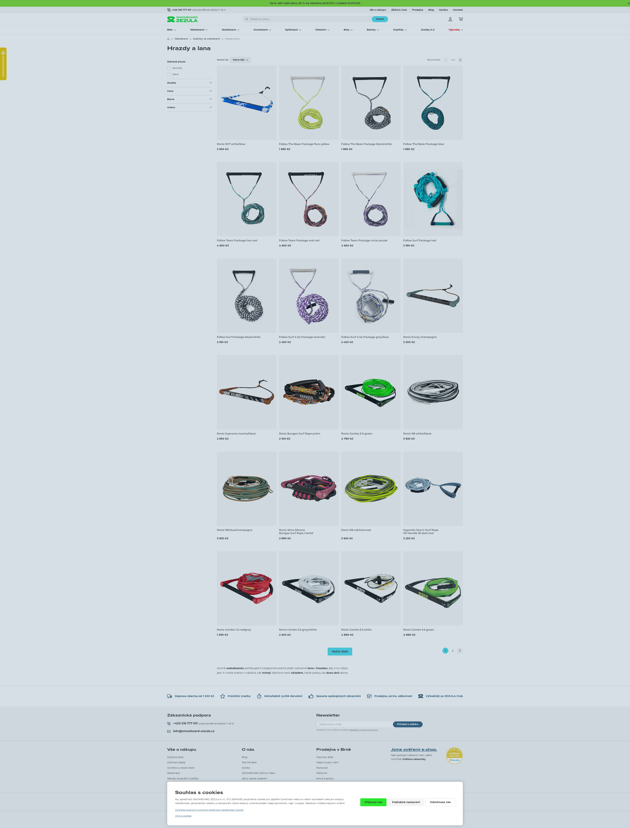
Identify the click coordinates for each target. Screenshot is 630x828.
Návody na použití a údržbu (183, 779)
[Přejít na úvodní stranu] (168, 39)
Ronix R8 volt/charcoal (356, 530)
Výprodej (454, 30)
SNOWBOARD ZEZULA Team (258, 773)
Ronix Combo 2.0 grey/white (298, 629)
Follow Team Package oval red (299, 240)
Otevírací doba (324, 757)
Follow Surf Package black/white (239, 337)
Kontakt (458, 10)
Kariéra (443, 10)
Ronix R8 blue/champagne (234, 530)
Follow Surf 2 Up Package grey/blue (365, 337)
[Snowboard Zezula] (182, 19)
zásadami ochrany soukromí (364, 730)
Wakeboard (197, 30)
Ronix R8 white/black (417, 433)
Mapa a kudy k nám (327, 762)
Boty (346, 30)
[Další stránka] (460, 60)
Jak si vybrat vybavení (254, 779)
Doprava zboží (175, 757)
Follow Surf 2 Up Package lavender (302, 337)
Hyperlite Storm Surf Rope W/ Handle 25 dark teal (421, 531)
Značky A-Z (427, 30)
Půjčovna (321, 773)
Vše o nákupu (378, 10)
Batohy (371, 30)
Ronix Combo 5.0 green (356, 433)
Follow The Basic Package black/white (366, 144)
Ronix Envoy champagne (420, 337)
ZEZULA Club (399, 10)
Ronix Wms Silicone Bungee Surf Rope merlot (296, 531)
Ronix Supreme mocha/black (236, 433)
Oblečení (320, 30)
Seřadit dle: (223, 60)
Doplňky (398, 30)
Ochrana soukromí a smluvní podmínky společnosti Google (209, 810)
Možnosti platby (176, 762)
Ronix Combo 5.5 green (418, 629)
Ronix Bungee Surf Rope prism (299, 433)
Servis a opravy (325, 779)
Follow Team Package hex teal (237, 240)
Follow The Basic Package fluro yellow (304, 144)
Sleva (175, 74)
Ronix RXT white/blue (231, 144)
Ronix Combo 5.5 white (356, 629)
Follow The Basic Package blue (423, 144)
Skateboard (229, 30)
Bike (170, 30)
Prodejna (417, 10)
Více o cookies (183, 816)
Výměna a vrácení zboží (180, 768)
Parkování (322, 768)
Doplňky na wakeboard (206, 39)
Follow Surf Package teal (419, 240)
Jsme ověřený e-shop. (414, 749)
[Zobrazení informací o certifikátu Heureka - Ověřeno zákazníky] (3, 79)
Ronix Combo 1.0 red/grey (234, 629)
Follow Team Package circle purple (364, 240)
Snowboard (261, 30)
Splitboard (291, 30)
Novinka (177, 68)
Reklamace (173, 773)
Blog (431, 10)
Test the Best (249, 762)
